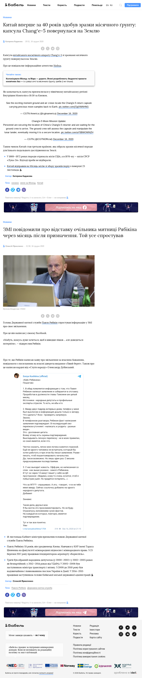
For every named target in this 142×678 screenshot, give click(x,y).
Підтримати (133, 5)
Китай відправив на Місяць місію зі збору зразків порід (38, 166)
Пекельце (97, 5)
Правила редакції (82, 645)
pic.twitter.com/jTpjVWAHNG (74, 106)
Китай (40, 183)
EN (107, 5)
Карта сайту (96, 637)
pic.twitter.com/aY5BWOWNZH (77, 132)
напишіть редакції (46, 673)
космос (15, 183)
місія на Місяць (28, 183)
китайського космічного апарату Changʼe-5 (37, 55)
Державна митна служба (39, 588)
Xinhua (57, 66)
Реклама (94, 633)
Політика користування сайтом (89, 649)
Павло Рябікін (50, 322)
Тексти (46, 5)
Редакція (94, 626)
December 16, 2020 (67, 113)
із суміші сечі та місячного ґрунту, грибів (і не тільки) (46, 80)
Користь (62, 5)
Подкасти (79, 5)
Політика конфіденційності (87, 653)
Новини (31, 5)
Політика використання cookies (89, 656)
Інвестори (95, 630)
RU (111, 5)
